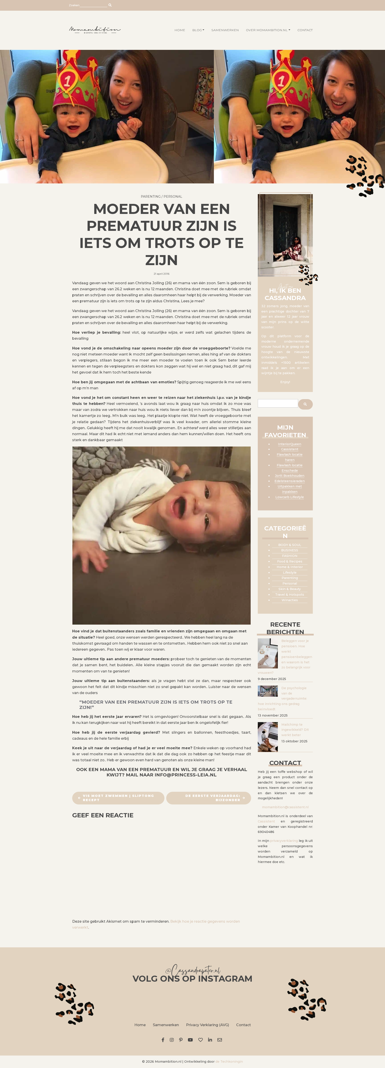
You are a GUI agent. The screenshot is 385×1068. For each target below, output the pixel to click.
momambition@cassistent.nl (285, 807)
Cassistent (289, 449)
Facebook (164, 1040)
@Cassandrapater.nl (192, 971)
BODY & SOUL (289, 545)
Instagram (172, 1040)
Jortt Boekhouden (289, 476)
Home (140, 1025)
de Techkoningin (229, 1062)
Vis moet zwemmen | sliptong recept (118, 798)
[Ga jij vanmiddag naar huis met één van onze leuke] (192, 1002)
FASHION (289, 556)
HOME (179, 30)
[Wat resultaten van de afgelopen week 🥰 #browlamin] (92, 1002)
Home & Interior (290, 567)
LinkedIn (211, 1040)
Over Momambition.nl (267, 30)
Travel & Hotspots (289, 595)
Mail (220, 1040)
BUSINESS (289, 550)
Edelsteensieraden (289, 481)
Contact (305, 30)
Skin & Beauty (290, 589)
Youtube (191, 1040)
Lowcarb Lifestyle (289, 497)
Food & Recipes (289, 561)
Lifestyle (290, 573)
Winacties (290, 600)
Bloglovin (201, 1040)
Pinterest (181, 1040)
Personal (173, 197)
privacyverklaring (284, 841)
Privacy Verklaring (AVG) (207, 1025)
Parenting (151, 197)
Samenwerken (225, 30)
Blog (197, 30)
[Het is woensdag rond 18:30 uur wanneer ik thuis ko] (242, 1002)
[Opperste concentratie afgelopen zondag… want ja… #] (142, 1002)
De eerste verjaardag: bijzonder (212, 798)
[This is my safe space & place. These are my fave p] (292, 1002)
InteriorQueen (289, 444)
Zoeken (74, 5)
